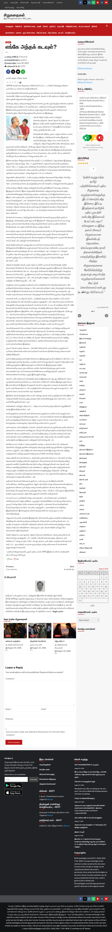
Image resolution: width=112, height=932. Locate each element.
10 (80, 586)
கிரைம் (45, 26)
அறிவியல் (18, 26)
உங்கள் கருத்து (9, 7)
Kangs (77, 798)
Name (8, 709)
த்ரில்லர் (94, 26)
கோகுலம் (82, 398)
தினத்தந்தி (83, 462)
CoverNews (75, 928)
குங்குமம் (82, 390)
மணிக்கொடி (83, 518)
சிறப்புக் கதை (41, 33)
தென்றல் (82, 488)
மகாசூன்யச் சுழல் (89, 781)
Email (44, 709)
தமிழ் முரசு (83, 432)
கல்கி (81, 381)
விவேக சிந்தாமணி (85, 548)
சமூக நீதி (60, 26)
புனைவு (18, 33)
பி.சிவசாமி (23, 56)
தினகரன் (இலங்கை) (86, 454)
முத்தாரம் (82, 531)
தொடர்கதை (52, 33)
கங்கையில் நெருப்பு (88, 798)
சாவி (81, 402)
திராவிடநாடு (83, 479)
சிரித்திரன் (83, 407)
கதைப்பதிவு (14, 2)
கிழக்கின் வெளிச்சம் (38, 641)
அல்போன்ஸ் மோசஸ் (15, 644)
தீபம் (80, 484)
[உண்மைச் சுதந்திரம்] (15, 630)
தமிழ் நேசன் (83, 428)
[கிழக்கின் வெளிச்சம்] (39, 630)
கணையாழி (83, 373)
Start (92, 311)
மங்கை (81, 509)
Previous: (11, 568)
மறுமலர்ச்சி (83, 522)
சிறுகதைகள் (14, 15)
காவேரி (82, 385)
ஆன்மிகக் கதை (29, 26)
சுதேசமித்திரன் (84, 415)
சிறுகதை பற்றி (35, 2)
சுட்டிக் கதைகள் (84, 26)
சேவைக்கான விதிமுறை (47, 779)
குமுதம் (82, 394)
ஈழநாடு (82, 351)
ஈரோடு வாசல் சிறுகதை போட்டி (90, 117)
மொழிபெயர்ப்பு (70, 33)
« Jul (92, 605)
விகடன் (82, 544)
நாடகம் (60, 33)
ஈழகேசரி (82, 347)
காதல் (39, 26)
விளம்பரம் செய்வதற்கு (47, 774)
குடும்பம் (53, 26)
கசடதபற (82, 368)
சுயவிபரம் (59, 2)
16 (106, 586)
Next (106, 315)
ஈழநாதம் (82, 355)
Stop (93, 311)
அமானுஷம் (9, 26)
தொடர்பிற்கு (20, 7)
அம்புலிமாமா (83, 334)
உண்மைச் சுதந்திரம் (12, 641)
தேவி (81, 497)
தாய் (80, 441)
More (49, 799)
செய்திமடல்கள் (44, 769)
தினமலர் (82, 475)
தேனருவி (82, 492)
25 (84, 596)
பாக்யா (81, 505)
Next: (69, 568)
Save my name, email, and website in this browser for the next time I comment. (35, 733)
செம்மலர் (82, 424)
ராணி (81, 539)
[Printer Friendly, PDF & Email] (13, 559)
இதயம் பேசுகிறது (85, 338)
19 (89, 591)
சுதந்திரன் (82, 411)
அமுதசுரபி (83, 330)
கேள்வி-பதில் (24, 2)
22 (102, 591)
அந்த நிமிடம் (60, 641)
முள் (83, 832)
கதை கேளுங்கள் (45, 765)
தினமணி (82, 467)
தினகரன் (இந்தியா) (86, 449)
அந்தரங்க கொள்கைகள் (47, 784)
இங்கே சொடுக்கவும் (85, 68)
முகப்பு (6, 2)
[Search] (107, 26)
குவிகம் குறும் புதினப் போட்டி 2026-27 (92, 97)
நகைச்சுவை (9, 33)
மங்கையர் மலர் (84, 514)
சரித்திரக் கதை (71, 26)
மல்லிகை (82, 526)
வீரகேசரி (82, 552)
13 (93, 586)
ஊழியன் (82, 364)
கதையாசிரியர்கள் (48, 2)
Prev (79, 315)
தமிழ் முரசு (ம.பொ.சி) (86, 437)
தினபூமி (82, 471)
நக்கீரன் (82, 501)
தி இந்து (82, 445)
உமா (80, 360)
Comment (10, 678)
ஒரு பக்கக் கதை (29, 33)
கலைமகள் (83, 377)
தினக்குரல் (83, 458)
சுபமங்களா (83, 420)
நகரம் (97, 765)
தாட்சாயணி (37, 644)
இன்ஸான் (82, 343)
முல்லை (82, 535)
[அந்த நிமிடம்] (64, 630)
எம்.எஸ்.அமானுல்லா (95, 818)
